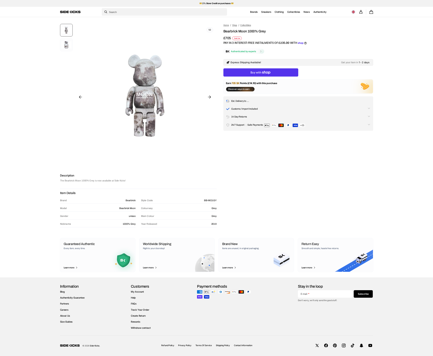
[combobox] (164, 12)
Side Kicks (95, 345)
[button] (353, 12)
